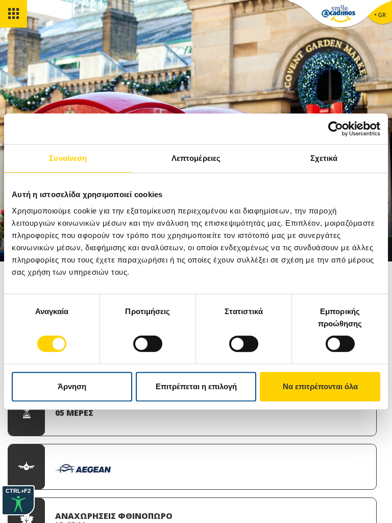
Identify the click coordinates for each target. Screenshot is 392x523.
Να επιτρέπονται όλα (320, 386)
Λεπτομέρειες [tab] (196, 158)
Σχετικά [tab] (324, 158)
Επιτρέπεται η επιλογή (196, 386)
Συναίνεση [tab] (68, 158)
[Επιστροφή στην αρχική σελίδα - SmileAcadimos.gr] (338, 15)
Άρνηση (72, 386)
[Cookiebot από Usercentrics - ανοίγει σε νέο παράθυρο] (335, 128)
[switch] (147, 344)
